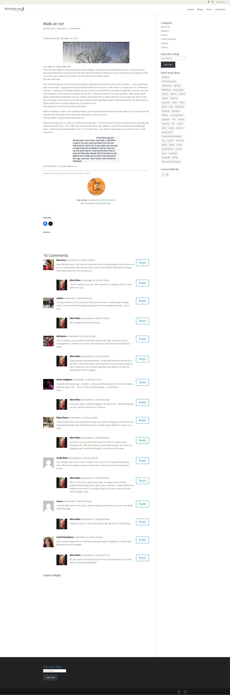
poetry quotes (167, 132)
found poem (179, 107)
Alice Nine (50, 28)
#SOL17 (173, 94)
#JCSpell (177, 85)
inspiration (166, 119)
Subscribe (168, 64)
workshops (166, 157)
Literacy (164, 47)
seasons (170, 140)
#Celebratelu (167, 85)
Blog (200, 9)
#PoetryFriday (178, 90)
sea (163, 140)
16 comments (74, 28)
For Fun (164, 35)
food (170, 107)
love (174, 119)
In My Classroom (168, 39)
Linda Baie (62, 457)
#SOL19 (165, 98)
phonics (180, 123)
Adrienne (61, 336)
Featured (165, 31)
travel (164, 153)
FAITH (182, 102)
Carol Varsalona (64, 537)
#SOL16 (165, 94)
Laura (59, 501)
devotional (166, 102)
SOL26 (171, 145)
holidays (165, 115)
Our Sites (219, 2)
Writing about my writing (171, 162)
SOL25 (164, 145)
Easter (174, 102)
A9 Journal (61, 28)
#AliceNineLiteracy (169, 81)
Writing (175, 157)
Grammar (165, 111)
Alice (209, 9)
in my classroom (177, 115)
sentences (180, 140)
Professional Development (172, 136)
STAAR (179, 145)
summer (178, 149)
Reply (142, 263)
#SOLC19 (174, 98)
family (164, 107)
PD (173, 123)
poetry (171, 128)
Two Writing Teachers (106, 200)
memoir (181, 119)
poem (164, 128)
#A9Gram (165, 77)
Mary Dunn (62, 417)
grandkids (175, 111)
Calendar (220, 9)
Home (191, 9)
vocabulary (173, 153)
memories (166, 123)
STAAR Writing (167, 149)
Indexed (164, 43)
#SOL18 (182, 94)
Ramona (60, 260)
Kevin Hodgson (64, 379)
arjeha (59, 298)
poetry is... (180, 128)
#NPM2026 (166, 90)
